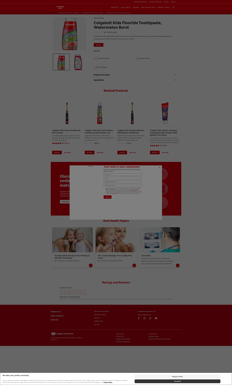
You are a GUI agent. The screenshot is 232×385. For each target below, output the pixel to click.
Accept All (177, 381)
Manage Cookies (177, 376)
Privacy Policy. (107, 382)
